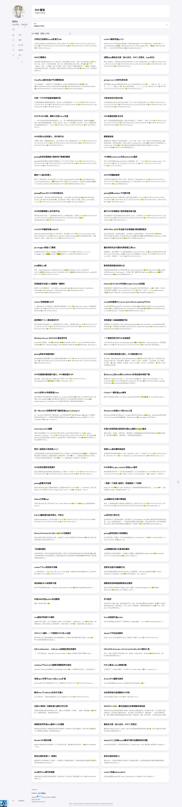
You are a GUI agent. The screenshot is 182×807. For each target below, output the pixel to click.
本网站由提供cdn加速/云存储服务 (44, 797)
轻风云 (15, 21)
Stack (35, 801)
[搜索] (166, 25)
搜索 (35, 23)
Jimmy (41, 801)
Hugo (35, 799)
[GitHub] (13, 30)
